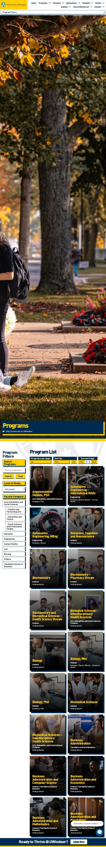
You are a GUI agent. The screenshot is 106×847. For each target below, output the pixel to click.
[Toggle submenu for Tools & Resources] (91, 6)
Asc (74, 461)
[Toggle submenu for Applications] (79, 3)
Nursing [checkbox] (7, 554)
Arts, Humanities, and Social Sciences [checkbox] (13, 503)
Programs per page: (41, 458)
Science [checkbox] (7, 559)
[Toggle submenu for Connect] (103, 6)
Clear (20, 476)
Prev (82, 461)
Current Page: (88, 458)
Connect (97, 6)
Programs (43, 3)
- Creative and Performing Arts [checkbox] (14, 510)
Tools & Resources (81, 6)
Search (8, 476)
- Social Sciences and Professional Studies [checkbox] (14, 526)
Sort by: (58, 458)
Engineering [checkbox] (9, 538)
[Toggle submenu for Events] (103, 3)
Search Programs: (10, 463)
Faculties (57, 3)
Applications (71, 3)
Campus (64, 6)
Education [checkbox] (8, 533)
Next (94, 461)
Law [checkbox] (6, 549)
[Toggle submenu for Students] (92, 3)
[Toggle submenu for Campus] (70, 6)
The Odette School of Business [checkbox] (13, 565)
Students (86, 3)
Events (98, 3)
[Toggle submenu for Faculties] (63, 3)
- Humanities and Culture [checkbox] (14, 517)
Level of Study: (12, 483)
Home (33, 3)
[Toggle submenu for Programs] (49, 3)
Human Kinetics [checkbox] (11, 544)
